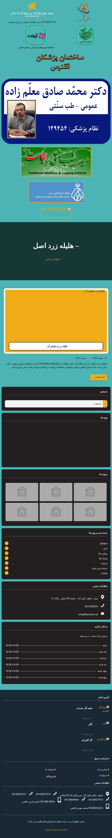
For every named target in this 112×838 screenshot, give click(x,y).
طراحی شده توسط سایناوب (56, 829)
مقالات (104, 573)
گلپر (90, 724)
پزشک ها (103, 559)
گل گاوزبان (87, 740)
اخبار (105, 549)
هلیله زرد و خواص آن (57, 346)
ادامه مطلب (100, 377)
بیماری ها (102, 554)
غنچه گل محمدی (84, 708)
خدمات (104, 563)
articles (103, 544)
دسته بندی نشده (99, 568)
